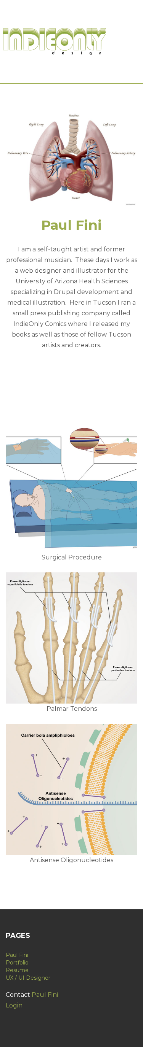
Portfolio (17, 962)
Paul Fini (17, 955)
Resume (17, 970)
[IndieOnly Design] (55, 41)
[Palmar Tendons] (71, 638)
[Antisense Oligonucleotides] (71, 789)
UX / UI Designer (28, 977)
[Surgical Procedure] (71, 486)
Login (14, 1005)
